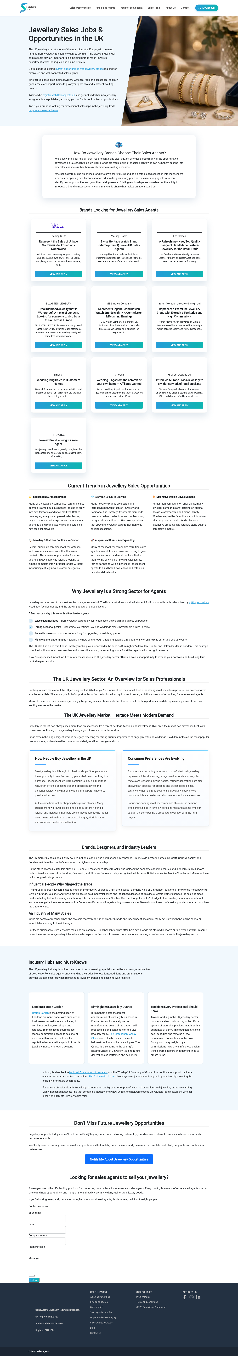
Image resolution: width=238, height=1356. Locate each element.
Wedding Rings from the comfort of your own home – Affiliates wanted (119, 381)
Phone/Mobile (37, 1246)
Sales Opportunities (80, 7)
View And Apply (58, 274)
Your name (35, 1212)
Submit (34, 1280)
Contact (185, 7)
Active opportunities (100, 1296)
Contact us (95, 1333)
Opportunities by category (103, 1317)
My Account (208, 7)
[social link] (185, 1296)
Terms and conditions (147, 1302)
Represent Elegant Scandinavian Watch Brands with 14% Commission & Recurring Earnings (119, 312)
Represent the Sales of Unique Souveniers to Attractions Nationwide (58, 245)
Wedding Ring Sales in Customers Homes (58, 381)
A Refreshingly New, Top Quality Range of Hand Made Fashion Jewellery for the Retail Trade (179, 245)
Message (34, 1258)
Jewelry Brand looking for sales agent (59, 442)
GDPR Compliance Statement (151, 1307)
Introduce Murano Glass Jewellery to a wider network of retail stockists (179, 381)
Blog (92, 1328)
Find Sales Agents (105, 7)
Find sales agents (99, 1302)
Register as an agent (131, 7)
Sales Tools (154, 7)
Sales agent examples (101, 1312)
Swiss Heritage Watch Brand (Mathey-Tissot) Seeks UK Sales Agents (119, 245)
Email (32, 1224)
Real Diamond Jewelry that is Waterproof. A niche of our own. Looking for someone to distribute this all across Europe (58, 314)
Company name (38, 1235)
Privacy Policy (143, 1296)
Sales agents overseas (101, 1322)
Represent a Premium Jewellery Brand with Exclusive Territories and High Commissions (179, 312)
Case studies (96, 1307)
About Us (171, 7)
